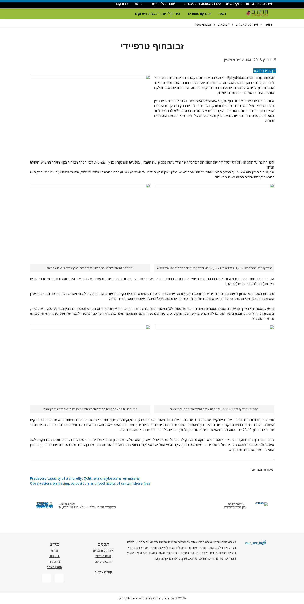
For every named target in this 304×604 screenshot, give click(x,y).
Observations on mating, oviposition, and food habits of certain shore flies (90, 483)
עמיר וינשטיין (234, 59)
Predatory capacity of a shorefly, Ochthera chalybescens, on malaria (85, 478)
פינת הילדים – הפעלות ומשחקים (157, 13)
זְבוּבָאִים (223, 24)
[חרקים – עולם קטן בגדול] (256, 13)
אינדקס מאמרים (199, 13)
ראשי (222, 13)
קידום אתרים (103, 572)
